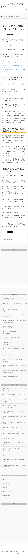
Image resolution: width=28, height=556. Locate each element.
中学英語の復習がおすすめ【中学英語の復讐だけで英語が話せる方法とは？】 (14, 371)
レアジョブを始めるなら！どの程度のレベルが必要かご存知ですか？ (14, 354)
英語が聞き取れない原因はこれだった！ (12, 376)
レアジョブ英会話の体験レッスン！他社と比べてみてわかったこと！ (14, 366)
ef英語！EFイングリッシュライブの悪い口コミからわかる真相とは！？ (15, 343)
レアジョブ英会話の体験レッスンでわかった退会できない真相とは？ (14, 315)
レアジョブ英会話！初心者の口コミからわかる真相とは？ (14, 310)
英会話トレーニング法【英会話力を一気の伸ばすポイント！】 (14, 460)
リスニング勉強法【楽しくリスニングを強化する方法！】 (14, 454)
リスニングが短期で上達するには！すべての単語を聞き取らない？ (14, 466)
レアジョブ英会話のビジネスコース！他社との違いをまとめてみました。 (14, 321)
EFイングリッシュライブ (9, 479)
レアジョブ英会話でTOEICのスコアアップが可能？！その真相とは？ (13, 327)
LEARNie (5, 487)
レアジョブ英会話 (7, 491)
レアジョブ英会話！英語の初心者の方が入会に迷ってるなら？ (14, 349)
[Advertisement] (14, 266)
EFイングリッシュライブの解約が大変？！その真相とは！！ (15, 304)
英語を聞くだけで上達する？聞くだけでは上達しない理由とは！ (14, 360)
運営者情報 (3, 545)
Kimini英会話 (6, 483)
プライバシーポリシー (19, 545)
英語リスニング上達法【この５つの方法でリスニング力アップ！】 (14, 338)
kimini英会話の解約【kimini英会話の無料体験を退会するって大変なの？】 (15, 299)
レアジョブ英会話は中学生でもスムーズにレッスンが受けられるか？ (14, 332)
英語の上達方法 (8, 239)
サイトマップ (10, 545)
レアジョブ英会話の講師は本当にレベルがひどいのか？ (14, 417)
